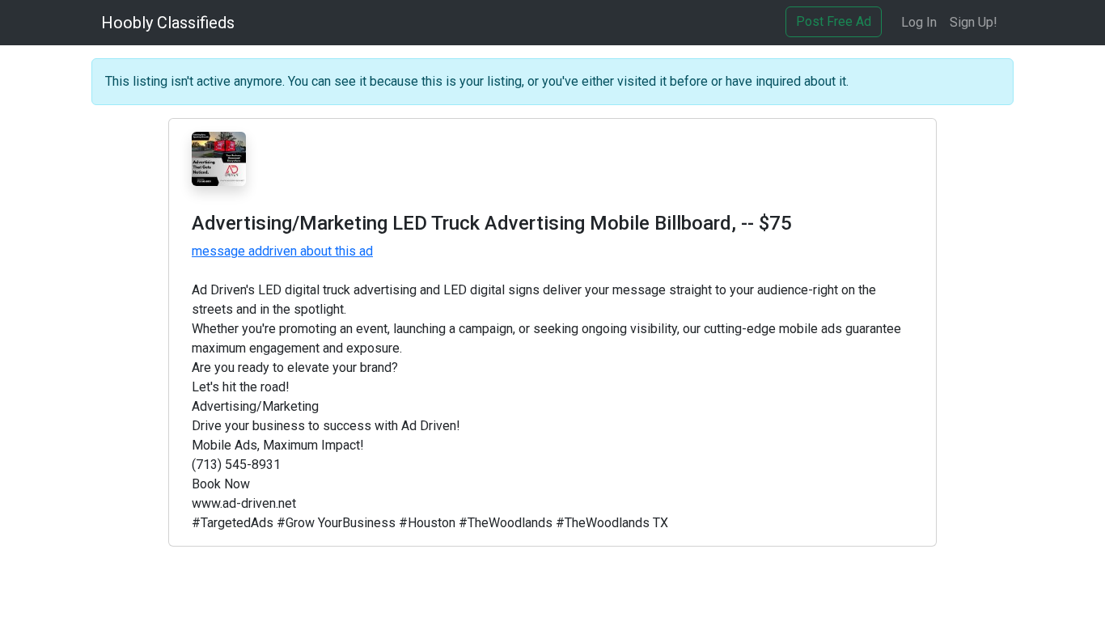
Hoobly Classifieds (168, 22)
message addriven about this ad (282, 251)
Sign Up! (973, 22)
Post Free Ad (833, 21)
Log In (919, 22)
